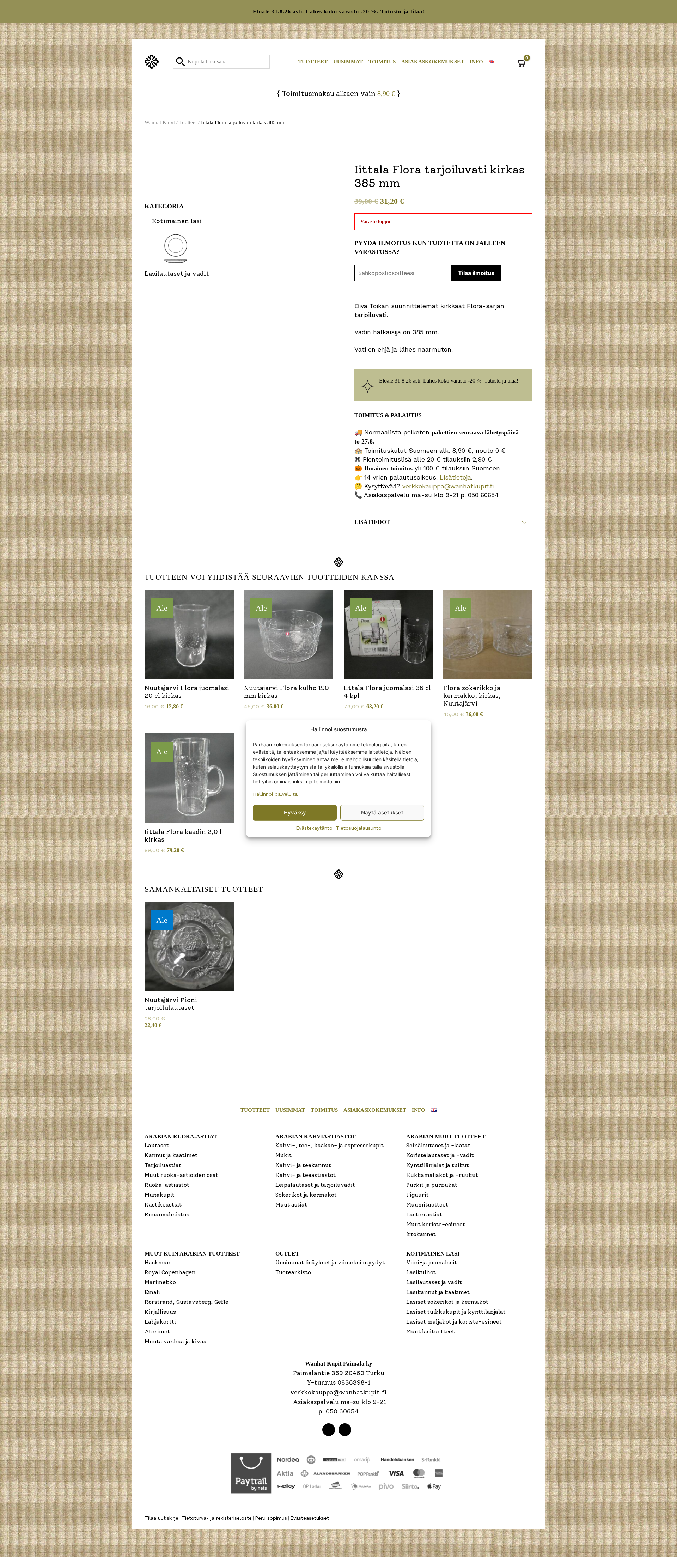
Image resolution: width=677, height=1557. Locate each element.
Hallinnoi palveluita (275, 793)
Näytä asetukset (382, 812)
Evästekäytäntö (314, 827)
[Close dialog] (409, 701)
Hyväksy (295, 812)
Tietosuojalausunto (359, 827)
